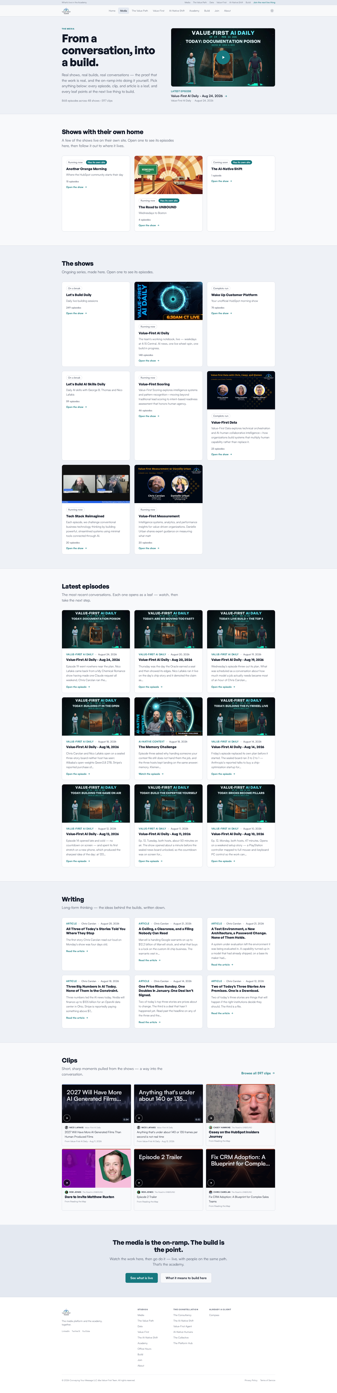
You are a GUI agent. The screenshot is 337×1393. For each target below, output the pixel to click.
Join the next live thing (264, 2)
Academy (194, 10)
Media (187, 2)
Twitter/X (76, 1331)
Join (217, 10)
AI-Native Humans (183, 1331)
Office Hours (144, 1348)
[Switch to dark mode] (272, 11)
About (227, 10)
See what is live (141, 1278)
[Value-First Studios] (66, 10)
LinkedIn (66, 1331)
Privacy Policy (251, 1380)
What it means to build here (186, 1278)
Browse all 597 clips (256, 1073)
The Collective (181, 1337)
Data (212, 2)
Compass (214, 1315)
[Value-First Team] (96, 1312)
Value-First (222, 2)
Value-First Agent (182, 1326)
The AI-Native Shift (148, 1337)
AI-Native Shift (236, 2)
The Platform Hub (183, 1343)
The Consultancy (182, 1315)
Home (112, 10)
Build (248, 2)
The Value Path (200, 2)
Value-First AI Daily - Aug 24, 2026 (197, 96)
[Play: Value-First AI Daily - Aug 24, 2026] (223, 57)
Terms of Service (267, 1380)
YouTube (86, 1331)
